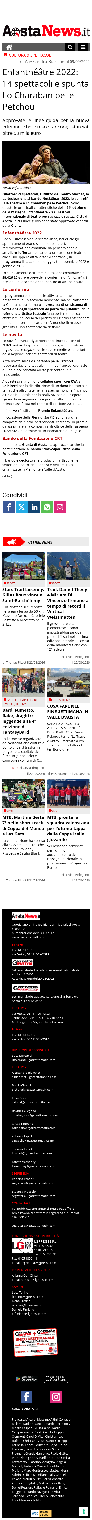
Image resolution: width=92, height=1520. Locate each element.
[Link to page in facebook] (9, 507)
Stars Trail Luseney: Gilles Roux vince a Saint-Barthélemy (23, 595)
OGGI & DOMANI (62, 700)
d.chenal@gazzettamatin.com (32, 1089)
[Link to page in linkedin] (34, 507)
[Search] (70, 47)
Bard (15, 768)
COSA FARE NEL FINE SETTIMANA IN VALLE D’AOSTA (67, 711)
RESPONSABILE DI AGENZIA (31, 1270)
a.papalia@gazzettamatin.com (33, 1140)
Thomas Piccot (16, 662)
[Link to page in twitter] (22, 507)
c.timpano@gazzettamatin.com (34, 1128)
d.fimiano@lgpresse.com (29, 1313)
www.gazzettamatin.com (29, 937)
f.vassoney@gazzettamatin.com (34, 1166)
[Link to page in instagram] (60, 507)
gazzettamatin (61, 773)
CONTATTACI (21, 1203)
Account (17, 1287)
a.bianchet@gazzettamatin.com (34, 1077)
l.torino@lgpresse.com (27, 1296)
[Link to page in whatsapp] (47, 507)
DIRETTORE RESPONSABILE (31, 1050)
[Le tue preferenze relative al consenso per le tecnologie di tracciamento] (83, 1511)
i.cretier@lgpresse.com (27, 1305)
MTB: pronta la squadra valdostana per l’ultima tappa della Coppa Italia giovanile (68, 828)
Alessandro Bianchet (45, 61)
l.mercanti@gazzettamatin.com (33, 1060)
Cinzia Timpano (33, 768)
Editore (17, 944)
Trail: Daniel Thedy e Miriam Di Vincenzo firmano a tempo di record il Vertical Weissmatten (67, 603)
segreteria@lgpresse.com (38, 1262)
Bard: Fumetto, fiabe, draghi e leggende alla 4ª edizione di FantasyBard (19, 721)
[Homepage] (9, 47)
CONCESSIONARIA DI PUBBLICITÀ (35, 1236)
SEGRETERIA (20, 1173)
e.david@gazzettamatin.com (32, 1102)
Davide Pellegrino (77, 657)
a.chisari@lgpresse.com (37, 1279)
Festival (22, 704)
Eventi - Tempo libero (22, 700)
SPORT (10, 583)
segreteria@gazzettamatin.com (41, 1022)
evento (9, 704)
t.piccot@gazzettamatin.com (32, 1153)
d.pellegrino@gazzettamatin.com (35, 1115)
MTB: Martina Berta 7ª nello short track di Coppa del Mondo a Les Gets (23, 825)
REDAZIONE (20, 1008)
